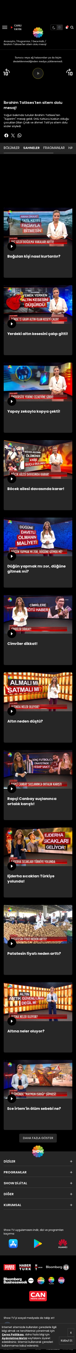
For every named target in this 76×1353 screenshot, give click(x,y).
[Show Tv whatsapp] (19, 135)
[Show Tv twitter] (13, 135)
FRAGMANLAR (54, 147)
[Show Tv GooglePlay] (38, 1243)
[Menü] (4, 27)
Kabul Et (66, 1340)
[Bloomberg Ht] (57, 1267)
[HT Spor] (38, 1267)
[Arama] (72, 27)
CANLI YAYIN (17, 27)
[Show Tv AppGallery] (62, 1243)
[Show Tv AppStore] (13, 1243)
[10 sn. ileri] (69, 72)
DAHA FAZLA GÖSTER (38, 1138)
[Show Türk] (51, 1280)
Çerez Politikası (13, 1334)
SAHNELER (31, 147)
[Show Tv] (38, 32)
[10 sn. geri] (6, 72)
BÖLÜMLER (12, 147)
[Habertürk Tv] (25, 1267)
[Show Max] (61, 1280)
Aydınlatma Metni (14, 1338)
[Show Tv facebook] (6, 135)
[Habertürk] (10, 1267)
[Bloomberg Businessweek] (19, 1280)
